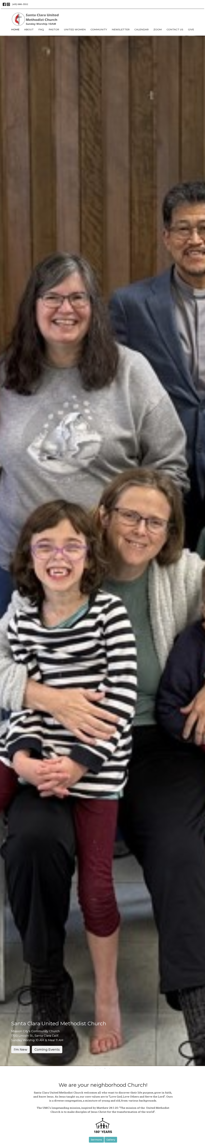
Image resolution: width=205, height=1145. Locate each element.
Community (98, 29)
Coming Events (47, 1049)
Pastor (54, 29)
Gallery (110, 1139)
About (29, 29)
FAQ (41, 29)
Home (15, 29)
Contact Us (175, 29)
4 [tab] (109, 1068)
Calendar (141, 29)
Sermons (96, 1139)
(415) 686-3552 (20, 4)
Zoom (157, 29)
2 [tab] (100, 1068)
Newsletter (121, 29)
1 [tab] (95, 1068)
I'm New (20, 1049)
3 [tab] (105, 1068)
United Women (75, 29)
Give (191, 29)
